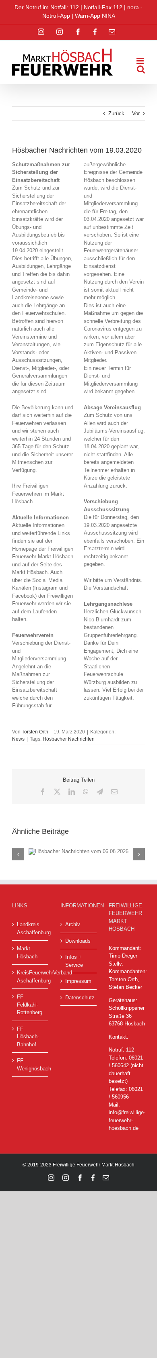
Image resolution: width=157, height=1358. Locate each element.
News (18, 739)
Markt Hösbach (27, 952)
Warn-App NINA (95, 15)
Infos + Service (74, 961)
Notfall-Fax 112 (103, 7)
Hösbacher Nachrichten (69, 739)
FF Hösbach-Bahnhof (28, 1037)
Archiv (72, 924)
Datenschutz (79, 998)
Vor (136, 113)
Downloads (78, 941)
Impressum (78, 981)
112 (130, 1050)
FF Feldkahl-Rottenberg (29, 1004)
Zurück (116, 113)
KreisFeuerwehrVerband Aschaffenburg (30, 977)
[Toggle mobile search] (141, 69)
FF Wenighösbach (30, 1065)
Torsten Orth (35, 732)
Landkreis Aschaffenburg (30, 928)
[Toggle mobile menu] (140, 61)
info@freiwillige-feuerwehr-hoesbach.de (127, 1120)
